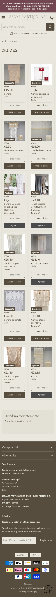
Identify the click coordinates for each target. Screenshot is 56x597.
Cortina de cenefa (39, 263)
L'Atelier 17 (35, 213)
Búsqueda (28, 584)
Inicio (4, 41)
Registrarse (46, 540)
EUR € (33, 555)
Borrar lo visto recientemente (18, 421)
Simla (6, 97)
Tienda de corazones (14, 150)
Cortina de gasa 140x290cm (11, 265)
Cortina (7, 94)
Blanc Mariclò (9, 213)
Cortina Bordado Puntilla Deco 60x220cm (12, 207)
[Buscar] (50, 27)
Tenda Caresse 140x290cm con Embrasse (38, 207)
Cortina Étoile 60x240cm (38, 321)
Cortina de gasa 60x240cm (11, 378)
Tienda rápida (14, 105)
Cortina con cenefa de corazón (40, 95)
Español (20, 555)
